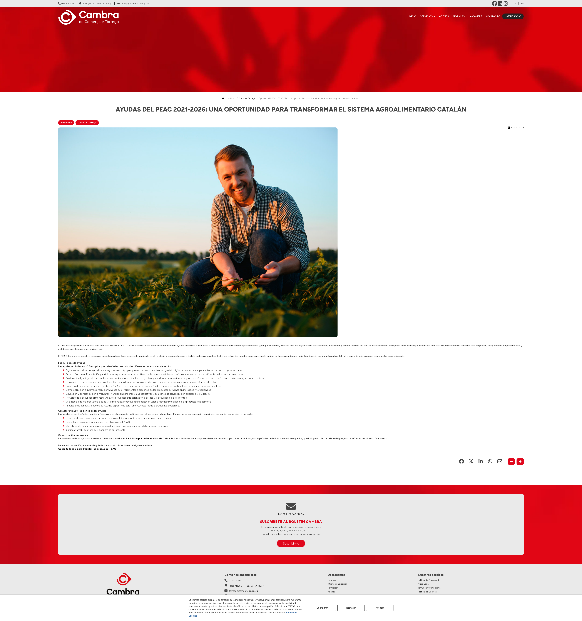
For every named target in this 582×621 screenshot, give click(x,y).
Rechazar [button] (351, 607)
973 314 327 (67, 3)
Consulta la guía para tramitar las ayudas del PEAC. (87, 448)
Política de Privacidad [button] (428, 580)
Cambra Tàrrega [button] (87, 122)
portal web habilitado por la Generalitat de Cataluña (143, 438)
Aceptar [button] (380, 607)
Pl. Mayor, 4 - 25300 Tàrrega (97, 3)
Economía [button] (66, 122)
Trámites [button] (332, 580)
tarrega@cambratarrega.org (135, 3)
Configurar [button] (322, 607)
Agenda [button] (331, 592)
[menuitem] (412, 16)
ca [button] (515, 3)
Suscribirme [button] (291, 543)
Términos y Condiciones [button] (430, 588)
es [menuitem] (522, 3)
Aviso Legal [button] (423, 584)
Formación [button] (333, 588)
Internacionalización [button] (337, 584)
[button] (114, 17)
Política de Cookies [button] (427, 592)
